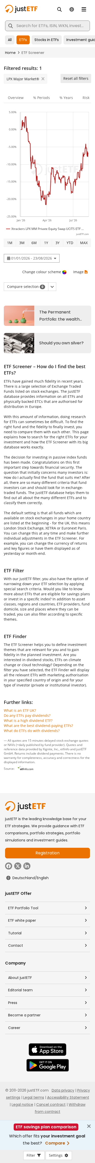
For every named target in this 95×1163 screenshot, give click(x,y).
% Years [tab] (66, 97)
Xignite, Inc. (51, 749)
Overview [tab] (16, 97)
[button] (52, 286)
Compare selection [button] (25, 286)
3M (22, 242)
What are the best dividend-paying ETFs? (38, 725)
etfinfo (64, 749)
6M (34, 242)
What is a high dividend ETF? (28, 720)
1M (9, 242)
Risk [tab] (86, 97)
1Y (46, 242)
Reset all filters (75, 78)
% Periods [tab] (41, 97)
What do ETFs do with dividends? (32, 730)
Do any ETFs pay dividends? (27, 715)
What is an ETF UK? (20, 710)
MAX (84, 242)
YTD (70, 242)
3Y (57, 242)
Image (78, 271)
